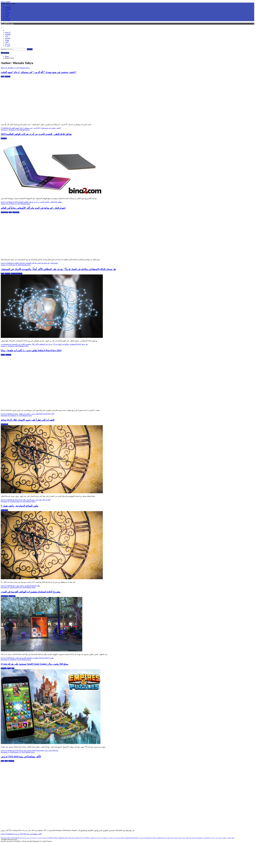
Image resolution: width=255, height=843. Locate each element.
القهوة (122, 838)
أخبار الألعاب (78, 838)
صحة (195, 838)
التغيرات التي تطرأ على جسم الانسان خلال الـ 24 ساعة (27, 420)
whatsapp (55, 838)
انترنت (118, 838)
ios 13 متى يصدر (27, 838)
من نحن (7, 18)
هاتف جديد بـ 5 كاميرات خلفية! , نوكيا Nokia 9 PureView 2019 (31, 350)
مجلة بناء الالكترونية (7, 24)
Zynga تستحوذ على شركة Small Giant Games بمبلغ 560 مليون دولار (34, 664)
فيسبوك (176, 838)
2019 (2, 838)
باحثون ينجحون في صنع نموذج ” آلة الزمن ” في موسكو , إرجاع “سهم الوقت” (38, 72)
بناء (101, 838)
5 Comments (31, 128)
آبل (85, 838)
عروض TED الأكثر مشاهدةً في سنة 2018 (21, 756)
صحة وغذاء (4, 212)
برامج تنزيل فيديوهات (108, 838)
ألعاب (6, 16)
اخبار (6, 11)
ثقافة (10, 212)
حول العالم (12, 596)
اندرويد (115, 838)
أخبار (12, 668)
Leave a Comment (31, 202)
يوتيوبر (216, 838)
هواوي (232, 838)
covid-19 (12, 838)
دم (202, 838)
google (21, 838)
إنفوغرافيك (15, 212)
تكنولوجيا (8, 9)
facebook (17, 838)
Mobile (50, 838)
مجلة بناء (168, 838)
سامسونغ (199, 838)
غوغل (190, 838)
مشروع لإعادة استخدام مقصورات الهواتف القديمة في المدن (30, 591)
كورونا (172, 838)
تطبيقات (7, 12)
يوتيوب (220, 838)
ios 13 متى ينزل (35, 838)
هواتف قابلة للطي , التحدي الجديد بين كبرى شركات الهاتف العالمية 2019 (36, 134)
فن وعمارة (4, 596)
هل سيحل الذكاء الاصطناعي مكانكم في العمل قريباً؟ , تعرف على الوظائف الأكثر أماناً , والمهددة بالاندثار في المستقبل (58, 269)
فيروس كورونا (182, 838)
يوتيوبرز (213, 838)
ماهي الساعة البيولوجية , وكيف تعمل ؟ (19, 506)
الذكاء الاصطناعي (16, 273)
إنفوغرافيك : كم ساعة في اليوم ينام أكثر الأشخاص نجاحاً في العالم (33, 208)
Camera (8, 838)
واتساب (224, 838)
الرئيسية (7, 7)
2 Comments (44, 344)
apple (5, 838)
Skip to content (5, 1)
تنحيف (142, 838)
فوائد (187, 838)
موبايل (7, 14)
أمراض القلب (71, 838)
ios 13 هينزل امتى (44, 838)
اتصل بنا (7, 20)
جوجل (205, 838)
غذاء (193, 838)
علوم (2, 76)
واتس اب (229, 838)
